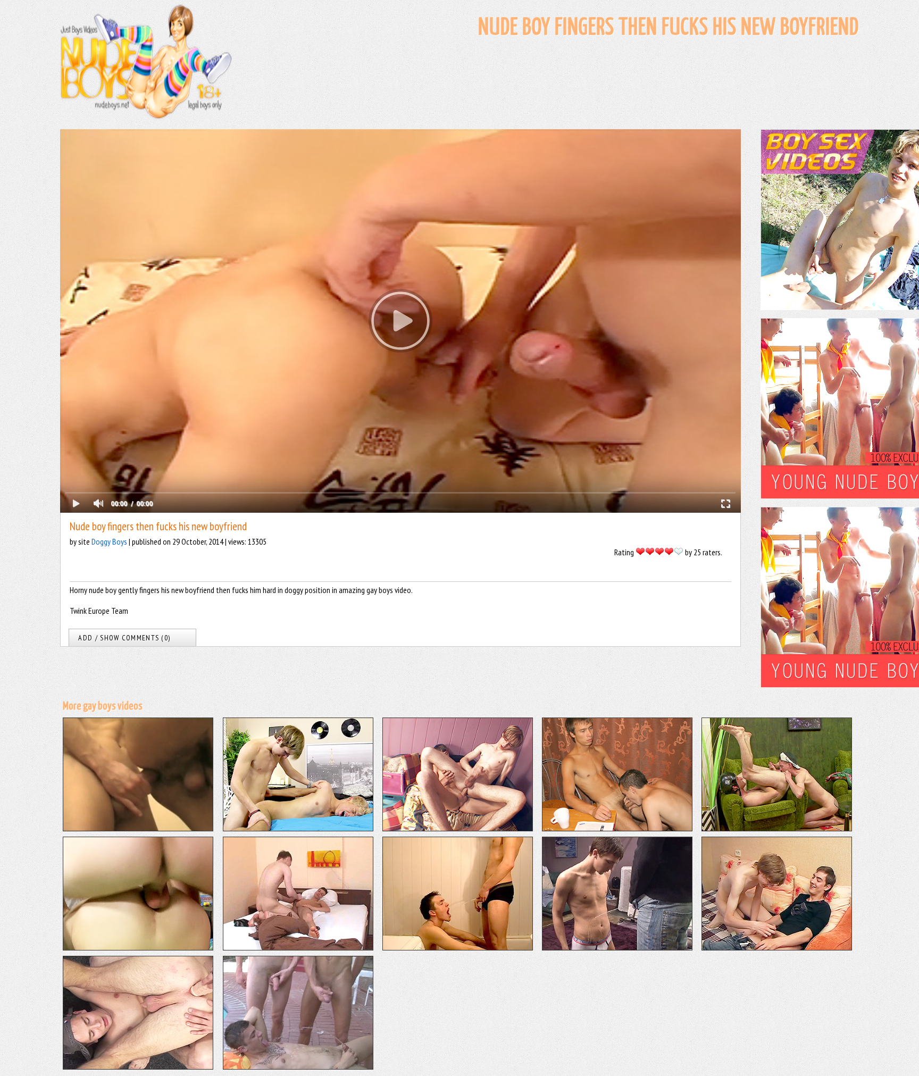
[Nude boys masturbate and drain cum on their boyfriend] (298, 1066)
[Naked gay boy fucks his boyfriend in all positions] (457, 828)
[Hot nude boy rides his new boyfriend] (298, 947)
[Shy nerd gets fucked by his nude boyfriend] (776, 947)
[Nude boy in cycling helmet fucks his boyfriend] (776, 828)
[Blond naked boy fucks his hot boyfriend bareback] (138, 947)
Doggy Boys (109, 541)
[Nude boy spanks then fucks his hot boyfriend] (298, 828)
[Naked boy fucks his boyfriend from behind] (138, 828)
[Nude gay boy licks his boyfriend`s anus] (138, 1066)
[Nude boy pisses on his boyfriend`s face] (457, 947)
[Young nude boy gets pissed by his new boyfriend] (617, 947)
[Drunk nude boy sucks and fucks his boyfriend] (617, 828)
